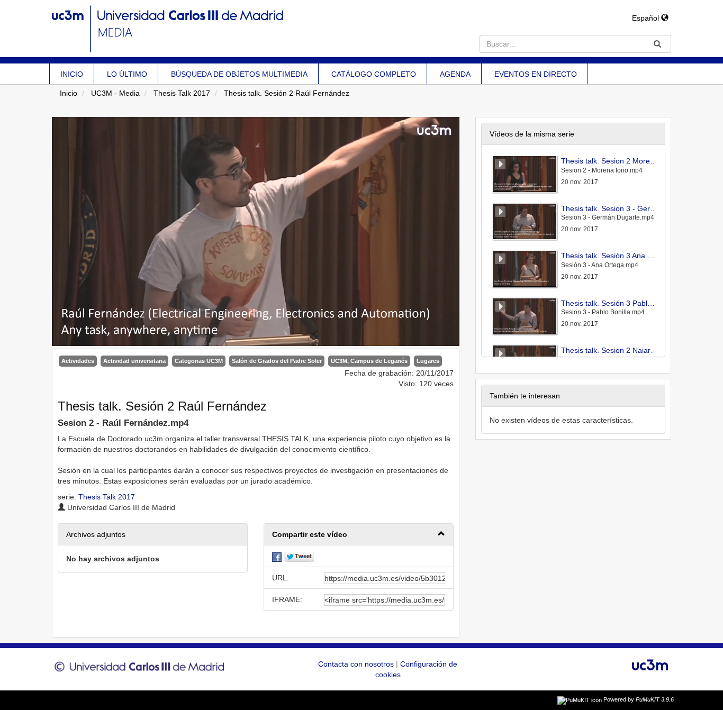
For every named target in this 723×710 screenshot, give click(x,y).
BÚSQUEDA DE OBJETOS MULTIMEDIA (239, 74)
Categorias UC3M (199, 361)
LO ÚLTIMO (127, 74)
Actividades (77, 361)
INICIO (71, 74)
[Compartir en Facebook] (277, 556)
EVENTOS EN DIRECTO (535, 74)
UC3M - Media (115, 93)
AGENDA (455, 74)
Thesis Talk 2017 (181, 93)
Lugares (428, 361)
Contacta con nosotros (357, 664)
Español (646, 18)
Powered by (638, 699)
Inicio (68, 93)
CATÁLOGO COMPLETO (373, 74)
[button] (358, 534)
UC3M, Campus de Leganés (369, 361)
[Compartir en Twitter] (299, 556)
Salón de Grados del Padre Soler (277, 361)
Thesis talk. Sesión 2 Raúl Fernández (286, 93)
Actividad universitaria (134, 361)
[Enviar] (657, 44)
